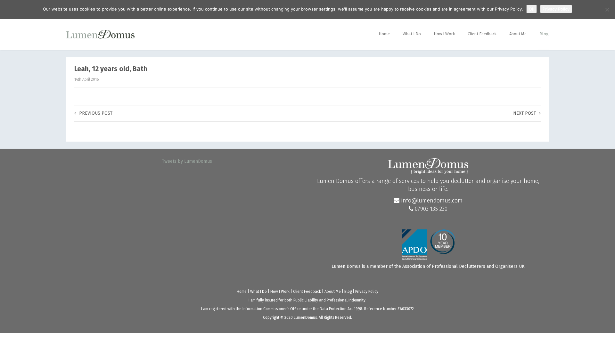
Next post (524, 113)
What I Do (412, 33)
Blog (544, 33)
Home (384, 33)
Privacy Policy (366, 291)
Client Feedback (482, 33)
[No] (607, 9)
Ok (531, 9)
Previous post (95, 113)
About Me (518, 33)
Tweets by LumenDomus (187, 161)
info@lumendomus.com (431, 200)
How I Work (444, 33)
